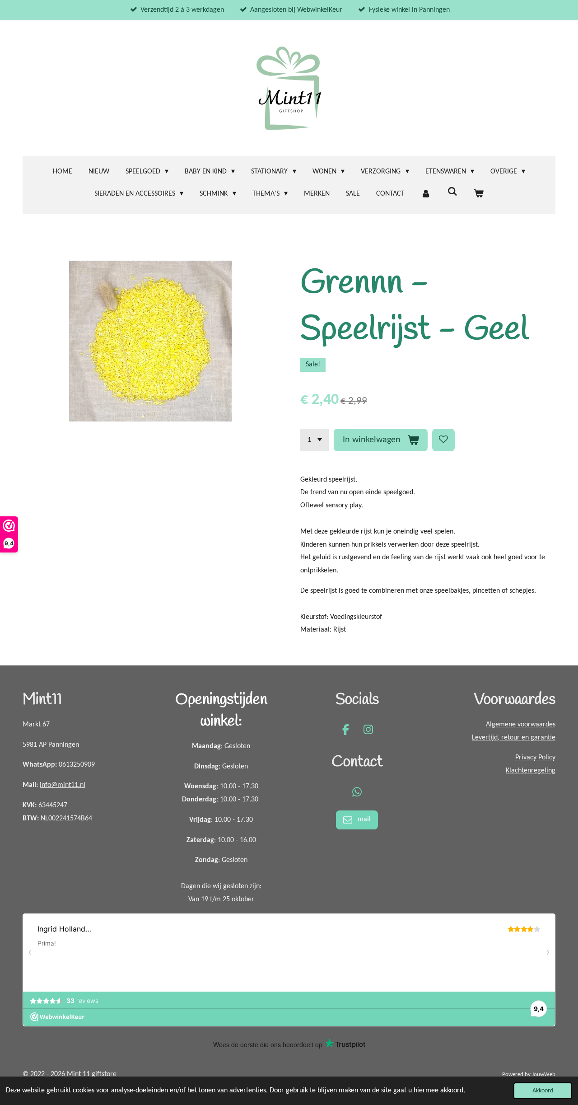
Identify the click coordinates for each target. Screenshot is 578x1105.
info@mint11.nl (62, 785)
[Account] (426, 194)
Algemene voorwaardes (520, 724)
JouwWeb (543, 1074)
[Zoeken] (452, 192)
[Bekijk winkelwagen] (478, 194)
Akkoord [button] (542, 1090)
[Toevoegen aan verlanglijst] (443, 440)
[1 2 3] (314, 440)
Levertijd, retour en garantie (513, 737)
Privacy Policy (535, 757)
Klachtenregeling (530, 770)
